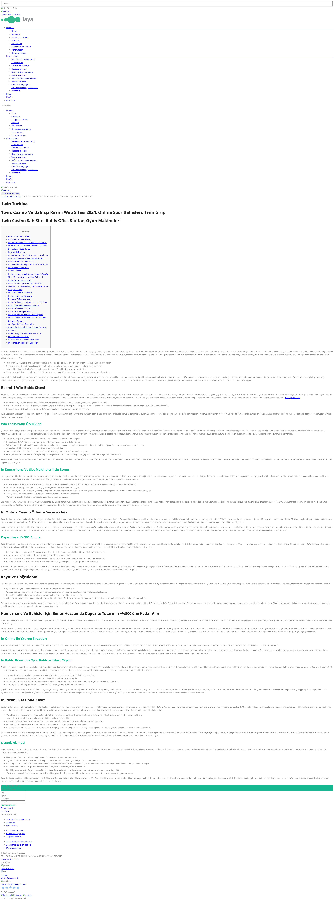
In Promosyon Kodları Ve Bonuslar (23, 343)
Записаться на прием (10, 193)
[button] (6, 105)
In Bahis (11, 330)
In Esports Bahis (15, 289)
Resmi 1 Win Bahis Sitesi (19, 236)
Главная (10, 27)
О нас (14, 31)
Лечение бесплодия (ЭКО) (23, 59)
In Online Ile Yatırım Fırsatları (21, 261)
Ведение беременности (22, 72)
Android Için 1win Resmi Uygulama (23, 339)
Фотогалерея (17, 50)
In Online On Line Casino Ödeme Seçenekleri (27, 245)
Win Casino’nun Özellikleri (19, 239)
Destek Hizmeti (14, 271)
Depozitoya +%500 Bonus (19, 249)
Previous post (7, 808)
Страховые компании (21, 46)
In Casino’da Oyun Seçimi (19, 308)
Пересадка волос (19, 69)
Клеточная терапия (20, 65)
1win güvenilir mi (292, 397)
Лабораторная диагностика (23, 78)
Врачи (9, 94)
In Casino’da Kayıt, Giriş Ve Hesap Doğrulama (27, 302)
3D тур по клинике (19, 37)
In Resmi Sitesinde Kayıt (18, 267)
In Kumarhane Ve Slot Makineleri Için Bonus (27, 242)
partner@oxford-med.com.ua (13, 884)
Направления (12, 56)
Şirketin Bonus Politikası (18, 336)
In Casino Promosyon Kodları (20, 311)
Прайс (9, 97)
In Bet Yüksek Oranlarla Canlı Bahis (23, 305)
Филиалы (15, 34)
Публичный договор (10, 859)
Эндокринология (18, 75)
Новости (15, 40)
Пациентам (16, 43)
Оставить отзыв (18, 53)
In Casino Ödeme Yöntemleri (20, 280)
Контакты (10, 100)
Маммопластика (18, 81)
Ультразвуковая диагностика (24, 87)
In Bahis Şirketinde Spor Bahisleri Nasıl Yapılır (28, 264)
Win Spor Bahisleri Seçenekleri (21, 324)
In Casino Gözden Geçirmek (20, 292)
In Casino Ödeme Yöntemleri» (21, 296)
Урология (15, 91)
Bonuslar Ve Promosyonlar (19, 299)
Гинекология (17, 62)
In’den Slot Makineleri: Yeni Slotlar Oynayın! (27, 327)
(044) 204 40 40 (7, 868)
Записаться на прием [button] (10, 14)
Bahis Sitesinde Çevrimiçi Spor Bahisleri (25, 283)
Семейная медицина (20, 84)
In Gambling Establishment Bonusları (24, 333)
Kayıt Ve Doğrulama (16, 252)
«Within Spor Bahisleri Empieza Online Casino (28, 286)
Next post (5, 811)
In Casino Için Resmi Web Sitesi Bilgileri (25, 314)
